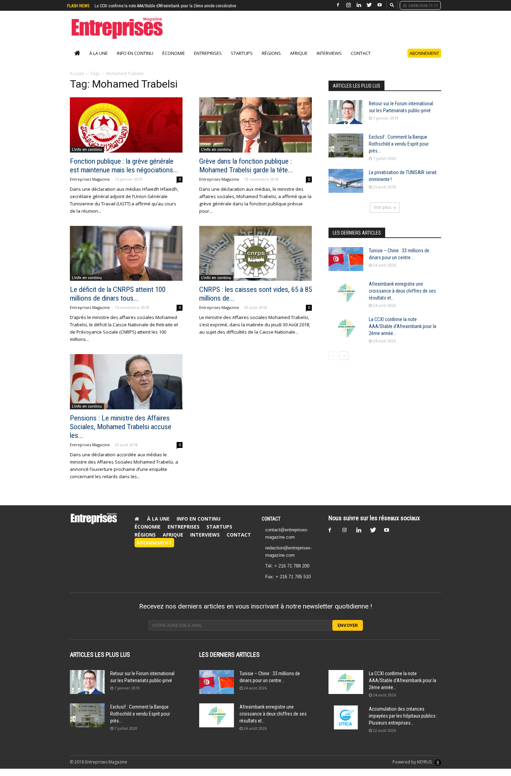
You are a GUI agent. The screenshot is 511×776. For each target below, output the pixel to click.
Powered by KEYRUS (412, 769)
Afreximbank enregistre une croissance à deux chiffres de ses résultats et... (402, 298)
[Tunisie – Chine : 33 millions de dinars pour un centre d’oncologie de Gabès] (345, 266)
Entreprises (208, 60)
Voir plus (382, 215)
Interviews (329, 60)
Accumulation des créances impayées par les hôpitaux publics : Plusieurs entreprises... (403, 723)
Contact (361, 60)
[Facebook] (338, 5)
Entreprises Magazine (90, 186)
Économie (173, 60)
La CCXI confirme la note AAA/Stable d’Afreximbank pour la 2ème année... (402, 333)
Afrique (299, 60)
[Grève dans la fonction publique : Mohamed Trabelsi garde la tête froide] (255, 132)
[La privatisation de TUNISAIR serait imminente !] (345, 188)
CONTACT (271, 526)
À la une (98, 60)
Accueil (77, 81)
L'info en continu (87, 156)
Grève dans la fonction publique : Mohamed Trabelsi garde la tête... (246, 172)
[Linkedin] (359, 5)
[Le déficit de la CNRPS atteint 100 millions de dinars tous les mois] (126, 260)
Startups (242, 60)
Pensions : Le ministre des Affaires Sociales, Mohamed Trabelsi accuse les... (120, 434)
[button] (392, 4)
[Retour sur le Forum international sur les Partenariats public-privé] (345, 119)
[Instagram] (348, 5)
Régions (271, 60)
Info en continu (135, 60)
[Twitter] (369, 5)
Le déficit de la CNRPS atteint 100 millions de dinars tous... (117, 301)
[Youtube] (379, 5)
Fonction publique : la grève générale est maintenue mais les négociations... (124, 172)
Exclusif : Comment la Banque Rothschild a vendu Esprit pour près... (399, 151)
